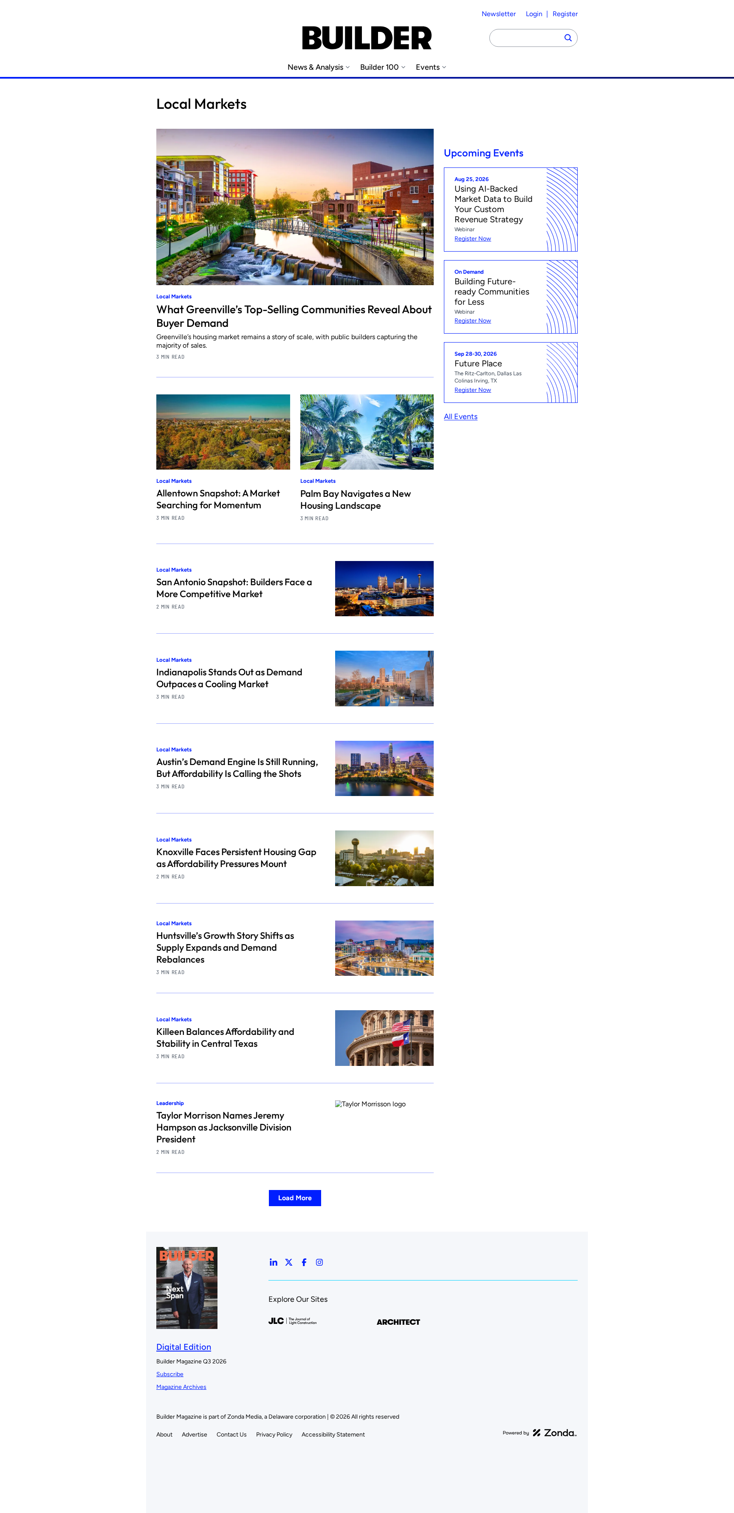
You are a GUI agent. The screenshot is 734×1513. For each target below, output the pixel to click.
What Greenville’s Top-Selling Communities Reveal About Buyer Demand (294, 316)
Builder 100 (379, 67)
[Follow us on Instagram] (319, 1262)
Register (565, 14)
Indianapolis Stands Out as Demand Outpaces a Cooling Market (229, 678)
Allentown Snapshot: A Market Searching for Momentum (218, 499)
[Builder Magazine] (367, 37)
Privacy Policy (274, 1434)
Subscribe (170, 1374)
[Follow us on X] (289, 1262)
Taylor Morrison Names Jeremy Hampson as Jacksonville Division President (223, 1127)
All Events (460, 416)
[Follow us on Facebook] (304, 1262)
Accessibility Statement (333, 1434)
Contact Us (232, 1434)
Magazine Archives (181, 1387)
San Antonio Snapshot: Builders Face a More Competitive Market (234, 588)
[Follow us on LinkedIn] (273, 1262)
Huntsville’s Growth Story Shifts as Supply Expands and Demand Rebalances (225, 947)
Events (428, 67)
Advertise (194, 1434)
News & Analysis (315, 67)
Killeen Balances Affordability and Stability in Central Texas (225, 1037)
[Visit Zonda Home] (540, 1432)
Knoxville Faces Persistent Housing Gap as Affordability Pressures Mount (236, 858)
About (164, 1434)
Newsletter (499, 14)
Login (534, 14)
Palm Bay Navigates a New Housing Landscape (355, 499)
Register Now (473, 238)
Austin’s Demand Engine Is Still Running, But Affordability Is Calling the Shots (237, 767)
